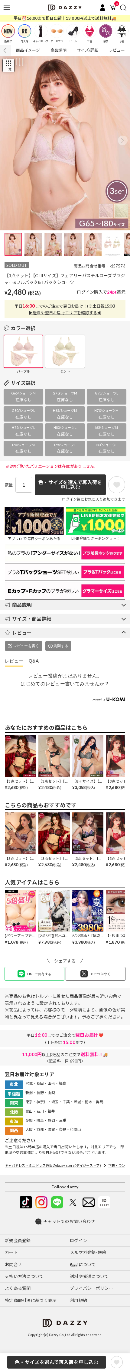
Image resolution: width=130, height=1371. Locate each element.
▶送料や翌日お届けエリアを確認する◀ (65, 312)
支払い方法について (24, 1276)
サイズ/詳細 (88, 50)
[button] (123, 140)
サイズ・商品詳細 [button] (31, 619)
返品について (83, 1264)
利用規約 (78, 1300)
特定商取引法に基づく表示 (31, 1300)
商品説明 (58, 50)
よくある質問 (18, 1288)
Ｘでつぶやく (100, 974)
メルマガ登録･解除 (88, 1252)
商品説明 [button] (22, 605)
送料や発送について (89, 1276)
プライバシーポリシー (91, 1288)
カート (11, 1252)
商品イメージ (28, 50)
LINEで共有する (39, 974)
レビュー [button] (22, 633)
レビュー (117, 50)
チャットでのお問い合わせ (69, 1221)
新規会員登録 (18, 1240)
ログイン (85, 292)
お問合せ (13, 1264)
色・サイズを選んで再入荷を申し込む (56, 1362)
